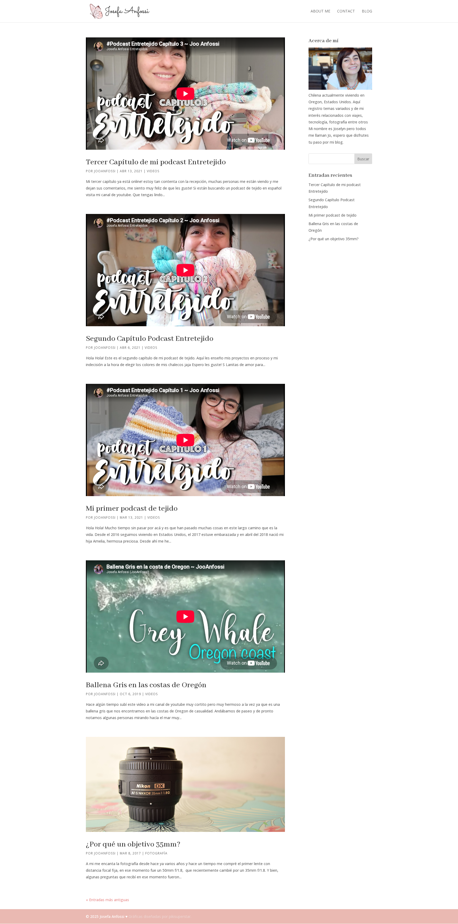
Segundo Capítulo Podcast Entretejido (149, 338)
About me (320, 11)
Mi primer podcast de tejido (132, 508)
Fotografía (156, 853)
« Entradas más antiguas (107, 899)
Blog (367, 11)
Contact (346, 11)
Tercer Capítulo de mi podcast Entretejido (156, 162)
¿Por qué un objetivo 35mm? (133, 844)
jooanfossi (105, 171)
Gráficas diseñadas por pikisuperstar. (160, 916)
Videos (153, 171)
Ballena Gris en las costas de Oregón (146, 685)
